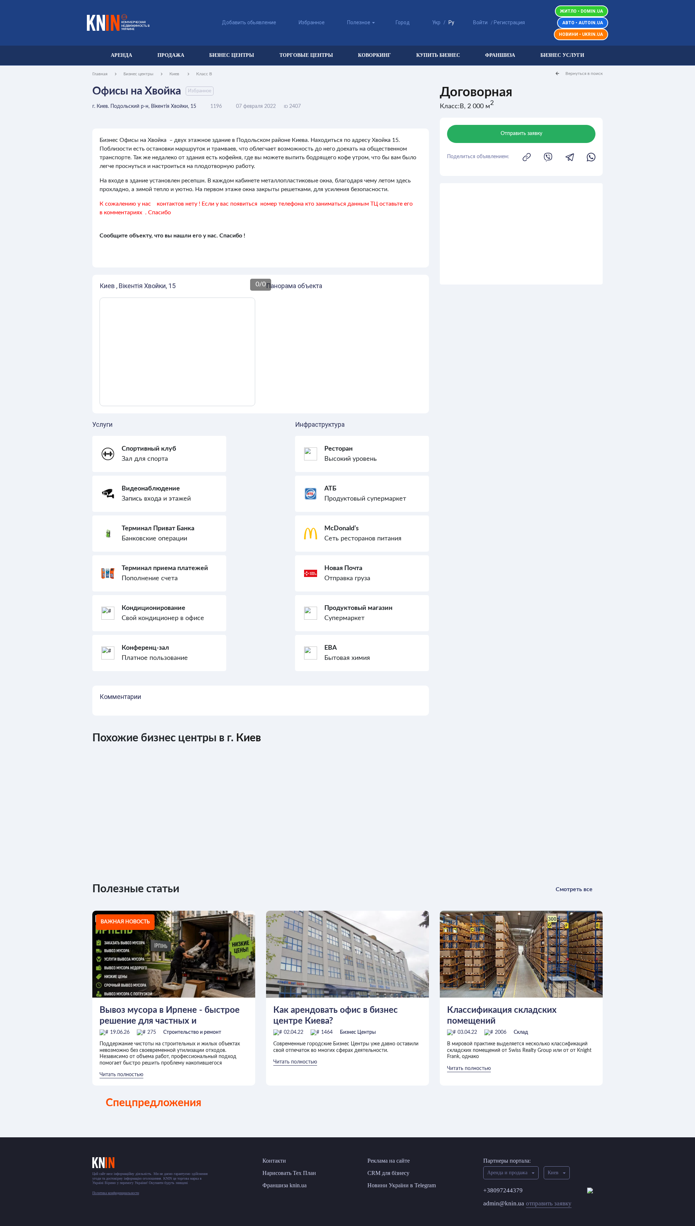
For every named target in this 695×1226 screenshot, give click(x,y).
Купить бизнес (438, 55)
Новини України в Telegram (401, 1185)
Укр (436, 22)
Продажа (170, 55)
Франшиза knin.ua (284, 1185)
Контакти (274, 1161)
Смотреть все (574, 889)
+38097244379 (503, 1190)
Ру (451, 22)
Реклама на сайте (388, 1161)
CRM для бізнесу (388, 1173)
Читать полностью (121, 1074)
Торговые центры (306, 55)
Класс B (204, 74)
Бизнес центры (231, 55)
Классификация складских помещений (502, 1015)
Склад (521, 1032)
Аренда (121, 55)
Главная (100, 74)
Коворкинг (374, 55)
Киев (174, 74)
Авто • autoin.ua (582, 22)
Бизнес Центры (358, 1032)
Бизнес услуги (562, 55)
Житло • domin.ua (581, 11)
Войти (480, 22)
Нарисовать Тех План (289, 1173)
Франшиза (500, 55)
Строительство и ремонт (192, 1032)
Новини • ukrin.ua (581, 34)
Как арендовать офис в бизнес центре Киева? (335, 1015)
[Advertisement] (521, 234)
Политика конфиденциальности (115, 1193)
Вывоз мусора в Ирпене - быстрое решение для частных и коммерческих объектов (170, 1016)
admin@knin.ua (527, 1203)
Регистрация (509, 22)
